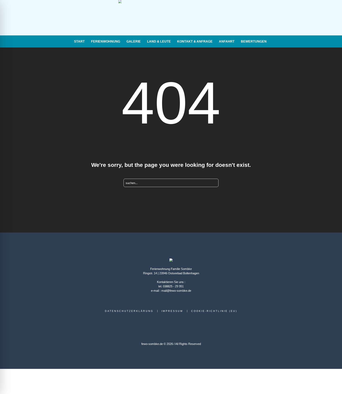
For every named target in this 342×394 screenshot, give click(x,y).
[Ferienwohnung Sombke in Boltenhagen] (171, 260)
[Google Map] (57, 17)
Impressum (172, 311)
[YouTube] (63, 17)
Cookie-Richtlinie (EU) (214, 311)
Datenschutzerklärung (129, 311)
